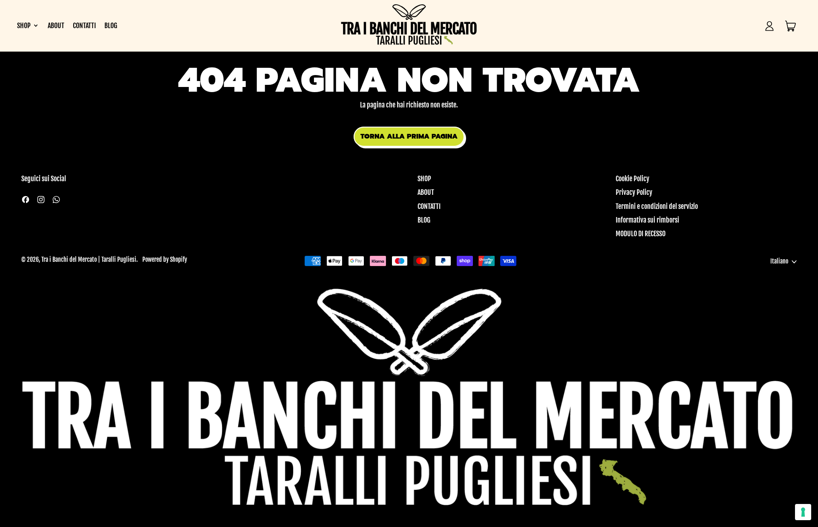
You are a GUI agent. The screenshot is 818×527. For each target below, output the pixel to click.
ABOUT (56, 25)
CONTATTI (84, 25)
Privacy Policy (634, 192)
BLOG (110, 25)
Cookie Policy (632, 178)
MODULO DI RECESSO (640, 233)
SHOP (424, 178)
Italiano (779, 261)
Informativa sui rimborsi (647, 220)
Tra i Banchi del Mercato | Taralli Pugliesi (88, 260)
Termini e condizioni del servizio (657, 206)
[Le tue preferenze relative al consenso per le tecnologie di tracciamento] (803, 512)
